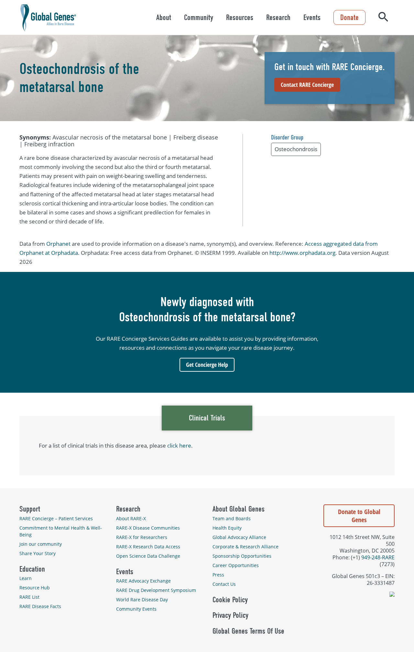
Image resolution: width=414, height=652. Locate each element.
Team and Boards (231, 518)
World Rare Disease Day (142, 599)
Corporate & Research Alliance (245, 546)
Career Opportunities (235, 565)
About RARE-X (131, 518)
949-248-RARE (378, 557)
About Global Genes (238, 508)
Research (278, 17)
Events (312, 17)
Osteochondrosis (296, 149)
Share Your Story (37, 553)
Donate (349, 17)
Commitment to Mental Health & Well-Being (60, 531)
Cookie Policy (230, 599)
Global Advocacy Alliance (239, 537)
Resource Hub (34, 588)
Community (198, 17)
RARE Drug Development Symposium (156, 590)
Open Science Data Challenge (148, 556)
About (163, 17)
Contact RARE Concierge (307, 84)
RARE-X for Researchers (141, 537)
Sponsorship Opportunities (241, 556)
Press (218, 575)
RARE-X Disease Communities (148, 528)
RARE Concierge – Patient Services (56, 518)
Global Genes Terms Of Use (248, 631)
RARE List (29, 597)
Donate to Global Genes (359, 515)
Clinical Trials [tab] (207, 417)
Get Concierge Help (207, 364)
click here (179, 445)
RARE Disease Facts (40, 606)
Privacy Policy (230, 615)
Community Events (136, 609)
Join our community (40, 544)
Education (32, 569)
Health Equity (227, 528)
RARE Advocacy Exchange (143, 581)
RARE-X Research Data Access (148, 546)
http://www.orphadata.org (302, 252)
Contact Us (224, 584)
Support (29, 508)
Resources (239, 17)
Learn (25, 578)
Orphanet (58, 243)
